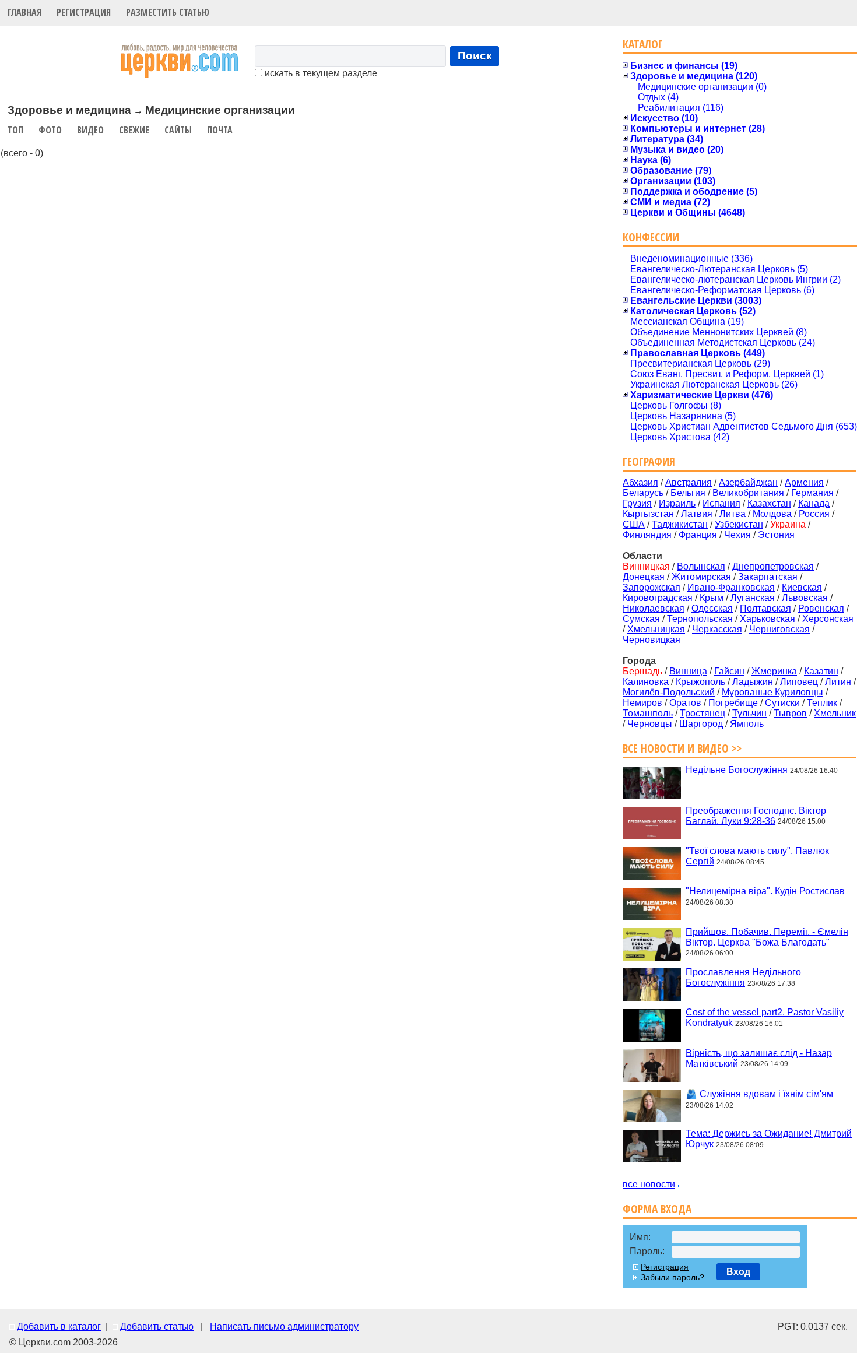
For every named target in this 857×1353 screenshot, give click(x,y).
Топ (15, 130)
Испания (721, 503)
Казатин (821, 671)
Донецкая (644, 577)
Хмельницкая (656, 629)
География (649, 461)
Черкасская (717, 629)
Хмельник (835, 713)
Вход (738, 1272)
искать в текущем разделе (319, 73)
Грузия (637, 503)
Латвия (696, 514)
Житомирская (701, 577)
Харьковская (767, 619)
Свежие (134, 130)
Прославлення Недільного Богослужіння (743, 977)
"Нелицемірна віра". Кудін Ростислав (765, 891)
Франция (698, 535)
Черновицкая (651, 640)
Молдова (772, 514)
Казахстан (769, 503)
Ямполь (747, 724)
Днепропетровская (773, 566)
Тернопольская (700, 619)
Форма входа (657, 1209)
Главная (24, 12)
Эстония (776, 535)
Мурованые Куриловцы (772, 692)
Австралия (688, 482)
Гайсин (729, 671)
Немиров (642, 703)
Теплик (822, 703)
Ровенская (821, 608)
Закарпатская (768, 577)
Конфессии (651, 237)
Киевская (802, 587)
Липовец (799, 682)
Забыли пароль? (672, 1277)
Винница (688, 671)
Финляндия (647, 535)
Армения (804, 482)
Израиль (677, 503)
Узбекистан (739, 524)
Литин (838, 682)
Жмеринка (774, 671)
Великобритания (748, 493)
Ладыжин (752, 682)
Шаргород (701, 724)
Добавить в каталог (59, 1326)
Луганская (752, 598)
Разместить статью (167, 12)
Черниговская (779, 629)
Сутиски (782, 703)
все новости (649, 1184)
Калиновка (646, 682)
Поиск (475, 56)
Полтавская (765, 608)
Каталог (643, 44)
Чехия (737, 535)
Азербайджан (748, 482)
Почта (220, 130)
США (634, 524)
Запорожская (651, 587)
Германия (812, 493)
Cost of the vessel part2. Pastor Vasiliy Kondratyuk (765, 1017)
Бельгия (687, 493)
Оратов (685, 703)
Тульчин (749, 713)
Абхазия (640, 482)
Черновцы (649, 724)
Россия (814, 514)
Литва (732, 514)
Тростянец (702, 713)
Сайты (178, 130)
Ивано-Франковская (731, 587)
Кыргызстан (648, 514)
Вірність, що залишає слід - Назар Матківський (759, 1058)
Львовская (805, 598)
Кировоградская (658, 598)
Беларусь (643, 493)
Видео (90, 130)
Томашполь (648, 713)
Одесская (712, 608)
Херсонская (828, 619)
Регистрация (84, 12)
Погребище (733, 703)
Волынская (701, 566)
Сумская (641, 619)
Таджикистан (680, 524)
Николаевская (653, 608)
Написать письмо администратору (284, 1326)
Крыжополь (700, 682)
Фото (50, 130)
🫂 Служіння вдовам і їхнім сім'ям (759, 1094)
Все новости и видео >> (682, 748)
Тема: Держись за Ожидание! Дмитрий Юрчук (769, 1139)
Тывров (790, 713)
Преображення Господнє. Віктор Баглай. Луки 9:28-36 (756, 815)
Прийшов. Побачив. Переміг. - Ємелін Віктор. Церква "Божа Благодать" (767, 936)
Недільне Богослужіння (737, 770)
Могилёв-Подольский (669, 692)
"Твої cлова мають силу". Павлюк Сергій (757, 856)
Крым (711, 598)
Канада (814, 503)
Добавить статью (157, 1326)
